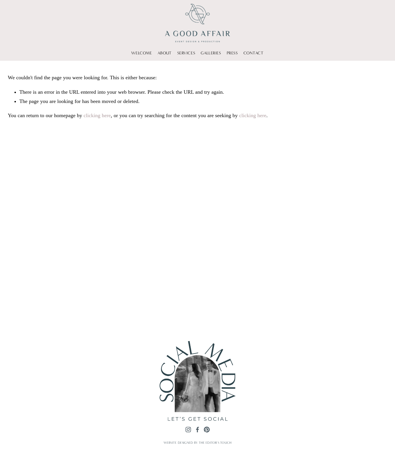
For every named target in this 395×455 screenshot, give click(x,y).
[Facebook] (197, 429)
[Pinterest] (207, 429)
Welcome (141, 53)
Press (232, 53)
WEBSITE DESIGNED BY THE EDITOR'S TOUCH (197, 443)
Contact (253, 53)
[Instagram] (188, 429)
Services (186, 53)
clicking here (97, 115)
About (165, 53)
